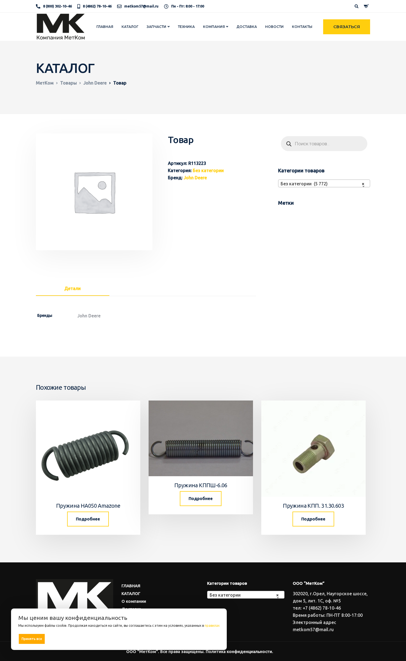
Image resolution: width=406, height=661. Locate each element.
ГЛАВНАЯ (104, 27)
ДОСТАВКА (246, 27)
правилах (212, 625)
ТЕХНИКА (186, 27)
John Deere (195, 177)
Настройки (208, 638)
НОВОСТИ (274, 27)
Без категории (208, 170)
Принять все (32, 639)
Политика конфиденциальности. (239, 651)
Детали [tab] (72, 288)
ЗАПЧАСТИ (156, 27)
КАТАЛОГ (130, 27)
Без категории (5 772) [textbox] (322, 183)
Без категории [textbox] (244, 594)
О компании (134, 601)
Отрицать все (121, 639)
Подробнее (88, 519)
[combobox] (324, 183)
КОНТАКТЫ (302, 27)
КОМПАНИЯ (214, 27)
